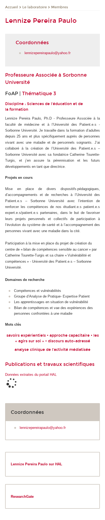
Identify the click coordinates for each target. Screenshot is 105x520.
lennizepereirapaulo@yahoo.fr (47, 53)
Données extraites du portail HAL (31, 375)
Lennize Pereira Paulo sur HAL (36, 464)
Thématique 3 (39, 93)
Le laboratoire (34, 7)
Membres (59, 7)
